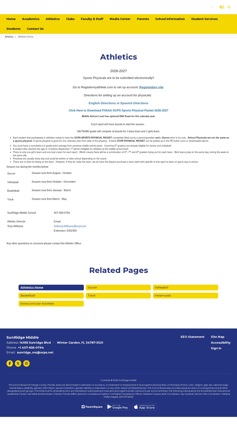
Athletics (9, 36)
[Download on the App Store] (144, 406)
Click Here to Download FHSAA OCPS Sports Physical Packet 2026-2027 (118, 110)
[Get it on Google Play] (118, 406)
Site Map (217, 337)
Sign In (216, 348)
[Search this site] (229, 7)
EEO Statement (192, 337)
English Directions (102, 103)
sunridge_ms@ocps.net (35, 352)
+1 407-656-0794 (31, 347)
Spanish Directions (134, 103)
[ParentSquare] (92, 406)
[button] (204, 7)
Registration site (151, 87)
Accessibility (221, 342)
